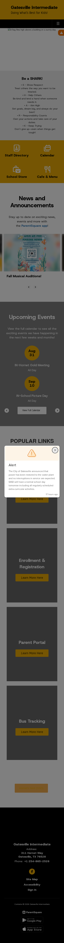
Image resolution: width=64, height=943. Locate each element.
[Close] (55, 450)
